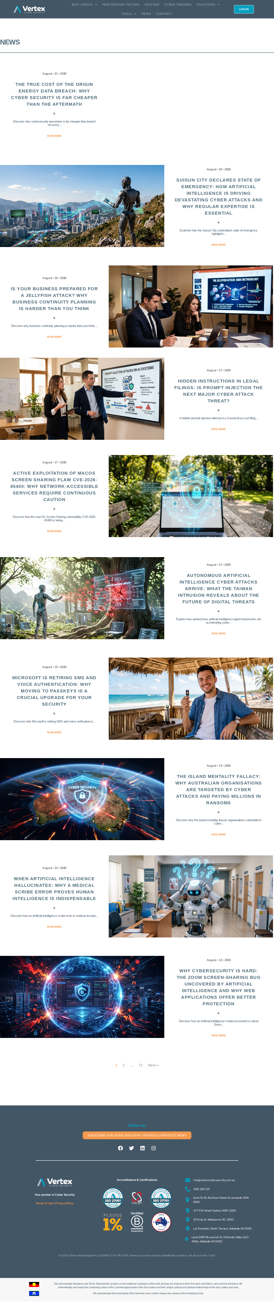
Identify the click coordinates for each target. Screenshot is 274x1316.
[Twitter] (132, 1148)
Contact (164, 14)
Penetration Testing (121, 4)
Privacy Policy (64, 1203)
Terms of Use (44, 1203)
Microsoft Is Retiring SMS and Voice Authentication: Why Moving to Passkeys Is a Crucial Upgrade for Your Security (54, 691)
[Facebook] (121, 1148)
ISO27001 (152, 4)
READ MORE (54, 136)
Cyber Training (178, 4)
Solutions (206, 4)
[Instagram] (153, 1148)
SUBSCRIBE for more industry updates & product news (137, 1135)
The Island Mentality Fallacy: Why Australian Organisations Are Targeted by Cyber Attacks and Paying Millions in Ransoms (218, 789)
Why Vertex (82, 4)
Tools (126, 14)
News (146, 14)
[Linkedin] (142, 1148)
